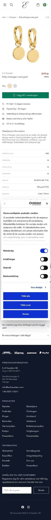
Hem (4, 17)
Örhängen (12, 17)
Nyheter (6, 406)
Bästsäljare (31, 406)
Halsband (31, 421)
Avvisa (25, 314)
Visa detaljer (37, 287)
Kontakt (6, 460)
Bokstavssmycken (35, 426)
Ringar (5, 416)
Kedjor (5, 431)
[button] (25, 326)
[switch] (44, 259)
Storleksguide (33, 450)
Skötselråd (7, 450)
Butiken (6, 465)
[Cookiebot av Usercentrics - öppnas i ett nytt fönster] (30, 203)
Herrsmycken (8, 426)
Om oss (30, 460)
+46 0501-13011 (10, 391)
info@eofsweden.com (13, 387)
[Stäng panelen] (47, 204)
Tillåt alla (25, 296)
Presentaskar (32, 436)
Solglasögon (32, 431)
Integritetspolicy (34, 455)
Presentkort (7, 436)
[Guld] (10, 86)
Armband (31, 416)
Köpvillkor (7, 455)
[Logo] (25, 5)
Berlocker (7, 421)
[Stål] (15, 86)
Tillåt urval (25, 305)
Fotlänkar (6, 411)
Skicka (41, 490)
